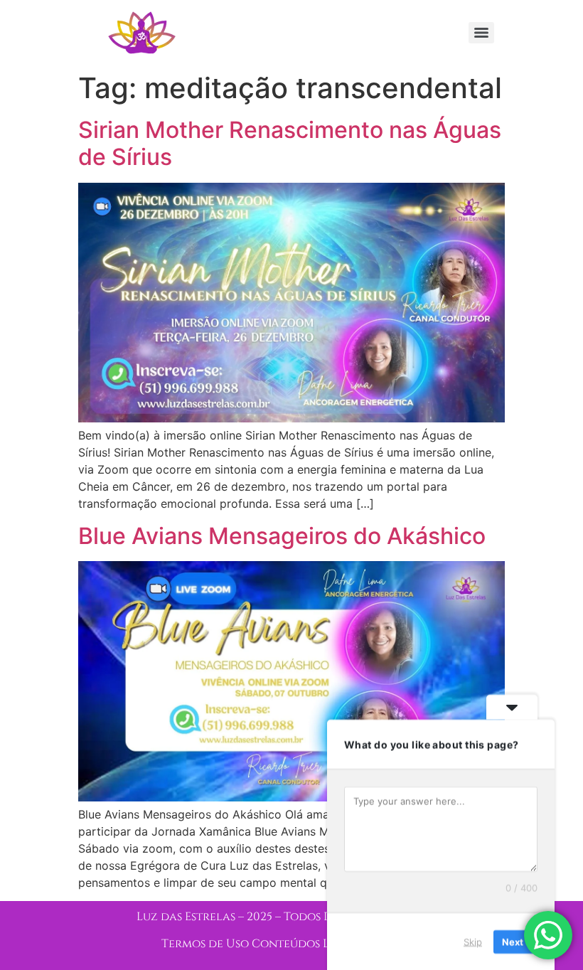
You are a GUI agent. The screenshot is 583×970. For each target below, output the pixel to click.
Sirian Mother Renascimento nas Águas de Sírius (289, 143)
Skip (473, 941)
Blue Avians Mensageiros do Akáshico (282, 536)
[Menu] (481, 32)
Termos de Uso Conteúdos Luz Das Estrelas (291, 944)
